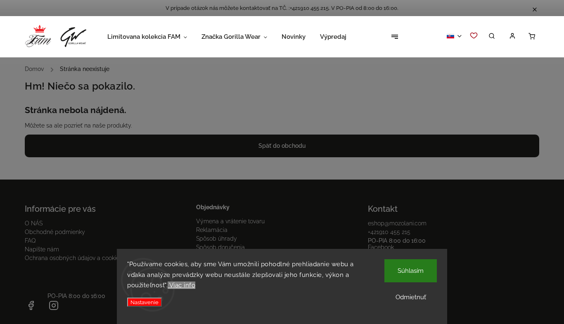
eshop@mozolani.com (397, 223)
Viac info (181, 285)
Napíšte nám (42, 249)
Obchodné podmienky (55, 232)
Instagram (381, 256)
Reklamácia (211, 230)
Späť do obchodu (282, 145)
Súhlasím (411, 270)
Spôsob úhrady (216, 238)
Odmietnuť (411, 297)
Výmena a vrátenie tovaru (230, 221)
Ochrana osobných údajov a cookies (73, 258)
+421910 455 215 (389, 232)
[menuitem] (154, 36)
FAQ (30, 240)
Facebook (381, 247)
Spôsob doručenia (220, 247)
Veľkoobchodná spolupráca (405, 264)
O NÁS (34, 223)
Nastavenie (144, 302)
